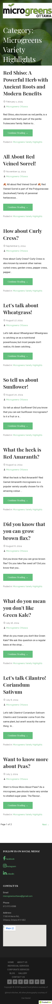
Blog (12, 973)
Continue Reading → (18, 132)
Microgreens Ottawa (17, 106)
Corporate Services (18, 969)
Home (11, 962)
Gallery (22, 973)
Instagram (11, 866)
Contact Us (18, 977)
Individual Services (18, 966)
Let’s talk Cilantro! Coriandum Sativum (24, 684)
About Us (22, 962)
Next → (45, 824)
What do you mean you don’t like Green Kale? (24, 608)
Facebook (10, 859)
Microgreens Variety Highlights (27, 142)
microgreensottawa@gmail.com (17, 896)
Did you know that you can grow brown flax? (24, 531)
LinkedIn (10, 874)
